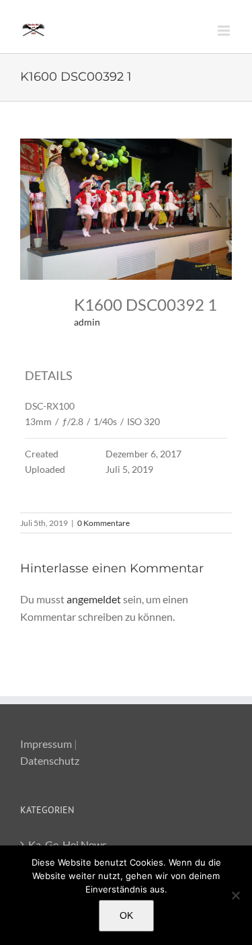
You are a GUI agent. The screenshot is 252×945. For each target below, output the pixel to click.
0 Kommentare (103, 523)
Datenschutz (49, 760)
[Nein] (235, 895)
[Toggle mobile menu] (225, 31)
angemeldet (94, 599)
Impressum (46, 743)
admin (87, 322)
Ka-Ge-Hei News (67, 844)
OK (126, 915)
